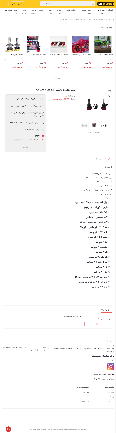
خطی (61, 99)
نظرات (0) (99, 159)
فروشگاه (111, 397)
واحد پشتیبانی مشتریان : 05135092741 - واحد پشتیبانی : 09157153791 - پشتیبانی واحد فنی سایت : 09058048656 (83, 350)
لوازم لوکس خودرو (104, 19)
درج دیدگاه (98, 324)
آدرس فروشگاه (85, 401)
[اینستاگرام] (110, 366)
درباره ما (111, 401)
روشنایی (95, 19)
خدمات (87, 397)
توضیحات (108, 159)
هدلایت (89, 19)
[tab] (108, 159)
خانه (113, 19)
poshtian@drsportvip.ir (39, 350)
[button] (60, 78)
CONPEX (67, 99)
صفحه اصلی (111, 392)
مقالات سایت (85, 392)
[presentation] (111, 57)
